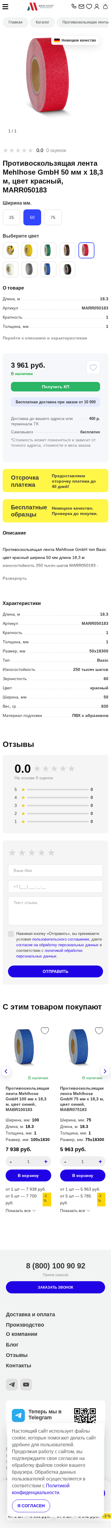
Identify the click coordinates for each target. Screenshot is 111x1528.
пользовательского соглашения (60, 939)
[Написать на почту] (81, 7)
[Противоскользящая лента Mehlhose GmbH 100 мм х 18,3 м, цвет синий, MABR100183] (28, 1048)
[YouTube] (26, 1384)
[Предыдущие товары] (6, 1071)
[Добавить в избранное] (93, 367)
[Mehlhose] (40, 6)
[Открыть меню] (5, 6)
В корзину (28, 1175)
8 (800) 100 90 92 (55, 1266)
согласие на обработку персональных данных (57, 945)
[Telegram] (12, 1384)
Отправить (55, 971)
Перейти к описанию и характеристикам (45, 338)
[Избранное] (89, 7)
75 (53, 217)
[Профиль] (97, 7)
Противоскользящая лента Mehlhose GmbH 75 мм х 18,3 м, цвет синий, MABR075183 (82, 1099)
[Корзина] (105, 6)
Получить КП (55, 386)
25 (11, 217)
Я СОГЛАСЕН (31, 1505)
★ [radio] (13, 853)
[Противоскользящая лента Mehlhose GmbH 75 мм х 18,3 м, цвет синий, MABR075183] (83, 1048)
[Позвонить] (74, 7)
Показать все (18, 1210)
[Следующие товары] (105, 1071)
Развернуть (15, 578)
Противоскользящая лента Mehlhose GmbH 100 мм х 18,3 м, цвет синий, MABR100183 (27, 1099)
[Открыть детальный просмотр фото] (55, 78)
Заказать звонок (55, 1287)
